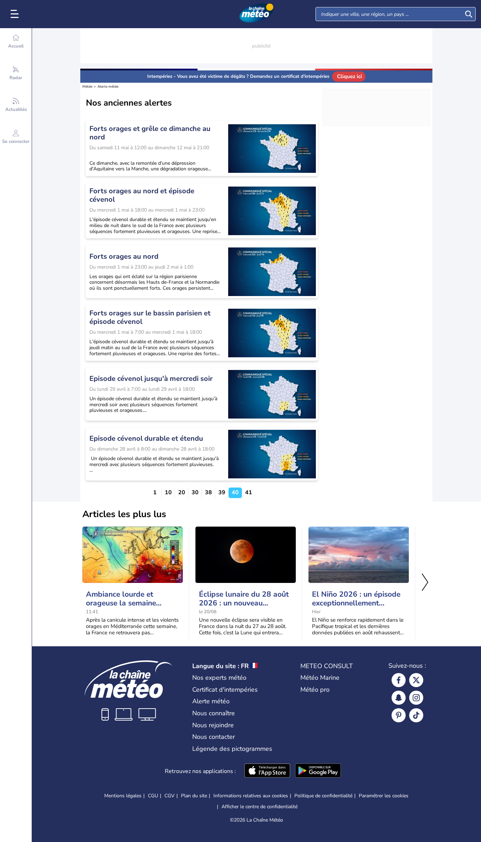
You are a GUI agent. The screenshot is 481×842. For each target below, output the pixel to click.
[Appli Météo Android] (318, 771)
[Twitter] (416, 680)
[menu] (15, 14)
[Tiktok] (416, 715)
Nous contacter (213, 737)
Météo (87, 86)
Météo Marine (319, 677)
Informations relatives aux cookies (250, 795)
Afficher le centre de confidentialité (259, 807)
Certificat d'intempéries (225, 689)
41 (248, 492)
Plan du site (194, 795)
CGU (153, 795)
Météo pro (315, 689)
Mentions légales (123, 795)
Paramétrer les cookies (383, 796)
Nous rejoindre (213, 725)
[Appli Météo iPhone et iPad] (267, 771)
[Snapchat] (399, 698)
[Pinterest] (399, 715)
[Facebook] (399, 680)
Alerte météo (108, 86)
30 (195, 492)
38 (208, 492)
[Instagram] (416, 698)
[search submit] (469, 14)
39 (221, 492)
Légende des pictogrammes (232, 748)
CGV (169, 795)
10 (168, 492)
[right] (425, 583)
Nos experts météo (219, 677)
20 (181, 492)
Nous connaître (213, 713)
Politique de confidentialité (323, 795)
